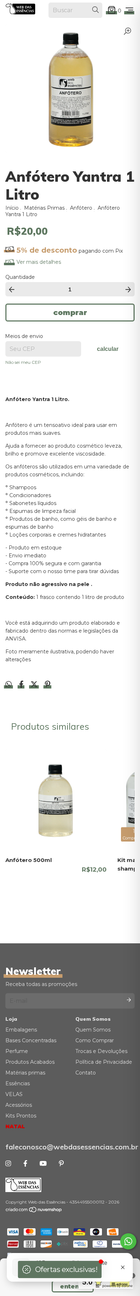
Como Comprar (94, 1040)
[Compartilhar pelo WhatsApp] (8, 684)
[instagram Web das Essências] (8, 1164)
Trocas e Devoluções (101, 1051)
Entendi (72, 1286)
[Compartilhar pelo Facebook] (22, 685)
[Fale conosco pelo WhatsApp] (128, 1241)
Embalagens (21, 1029)
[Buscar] (95, 10)
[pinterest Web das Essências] (61, 1164)
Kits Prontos (20, 1115)
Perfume (16, 1051)
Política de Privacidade (103, 1062)
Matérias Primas (44, 208)
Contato (85, 1072)
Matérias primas (25, 1072)
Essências (17, 1083)
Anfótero (81, 208)
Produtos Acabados (30, 1062)
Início (12, 208)
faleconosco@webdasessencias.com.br (70, 1146)
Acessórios (18, 1105)
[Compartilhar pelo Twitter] (35, 685)
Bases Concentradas (30, 1040)
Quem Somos (93, 1029)
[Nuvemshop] (34, 1211)
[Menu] (129, 10)
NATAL (15, 1126)
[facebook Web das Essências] (25, 1164)
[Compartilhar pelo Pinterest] (47, 685)
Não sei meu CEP (23, 362)
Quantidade (20, 277)
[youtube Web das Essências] (43, 1164)
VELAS (14, 1094)
